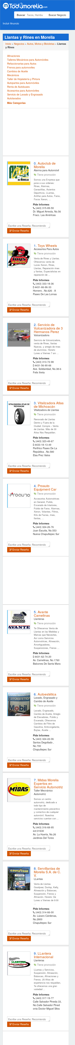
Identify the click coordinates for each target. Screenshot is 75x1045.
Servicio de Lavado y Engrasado (25, 94)
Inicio (8, 43)
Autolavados (14, 98)
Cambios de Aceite (17, 71)
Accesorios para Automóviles (23, 90)
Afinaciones (13, 56)
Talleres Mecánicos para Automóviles (27, 59)
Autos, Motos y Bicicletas (40, 43)
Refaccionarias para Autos (21, 63)
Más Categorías (16, 103)
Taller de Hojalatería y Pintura (23, 79)
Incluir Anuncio (11, 23)
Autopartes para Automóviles (23, 83)
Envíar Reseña (20, 230)
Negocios (19, 43)
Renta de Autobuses (18, 86)
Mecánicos (13, 75)
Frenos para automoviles (21, 67)
